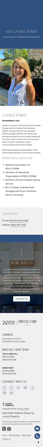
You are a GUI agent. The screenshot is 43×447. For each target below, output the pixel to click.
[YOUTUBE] (25, 388)
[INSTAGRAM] (11, 388)
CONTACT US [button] (22, 299)
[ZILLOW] (11, 393)
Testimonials (26, 435)
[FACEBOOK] (4, 388)
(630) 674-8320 (8, 357)
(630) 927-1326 (18, 225)
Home (4, 435)
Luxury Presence (10, 416)
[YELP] (32, 388)
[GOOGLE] (4, 393)
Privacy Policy (23, 409)
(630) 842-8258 (8, 371)
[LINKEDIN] (18, 388)
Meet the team (14, 435)
